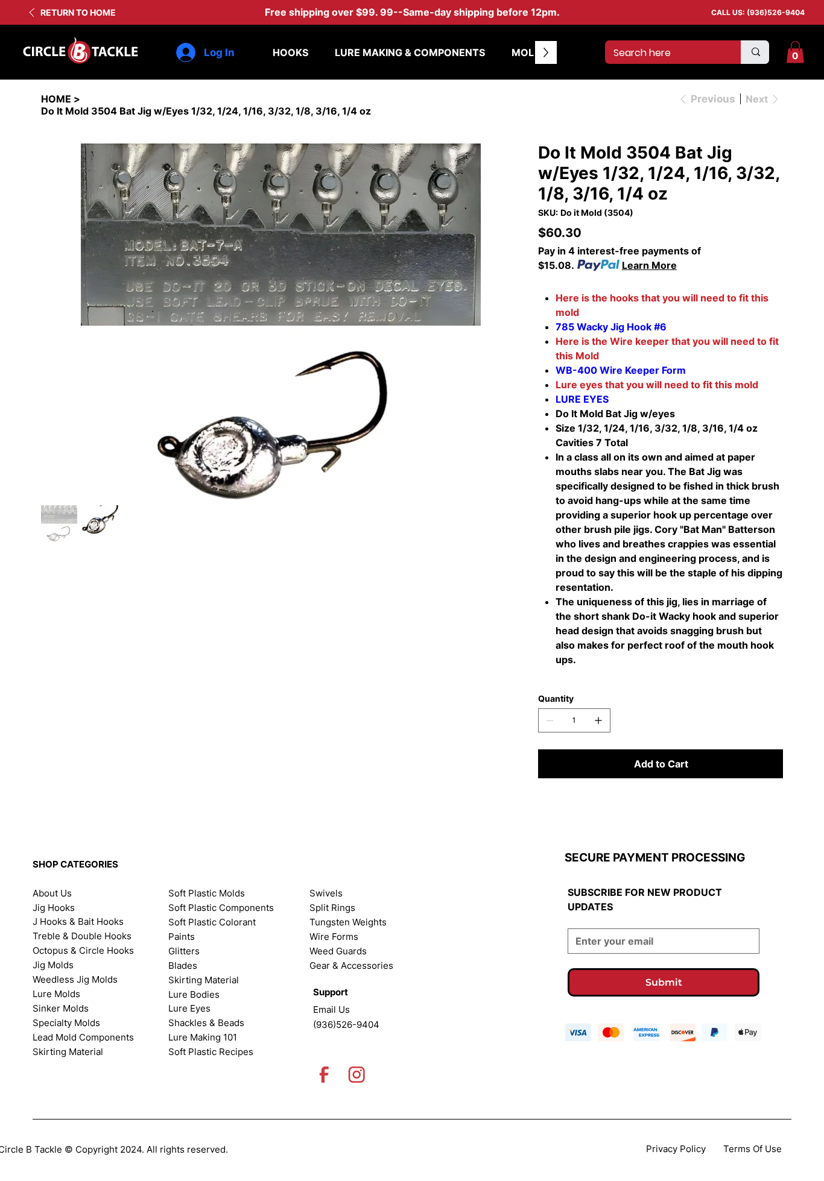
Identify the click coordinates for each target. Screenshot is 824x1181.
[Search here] (755, 52)
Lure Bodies (194, 994)
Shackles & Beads (206, 1023)
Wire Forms (333, 936)
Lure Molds (56, 994)
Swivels (326, 893)
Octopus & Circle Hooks (83, 950)
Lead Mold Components (83, 1037)
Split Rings (332, 907)
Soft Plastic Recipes (210, 1052)
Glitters (184, 951)
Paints (181, 936)
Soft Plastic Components (221, 907)
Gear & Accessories (351, 965)
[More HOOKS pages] (315, 52)
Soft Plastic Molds (206, 893)
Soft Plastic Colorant (212, 922)
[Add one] (598, 720)
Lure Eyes (189, 1008)
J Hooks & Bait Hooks (78, 921)
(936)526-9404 (776, 12)
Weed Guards (338, 951)
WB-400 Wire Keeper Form (621, 370)
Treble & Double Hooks (82, 936)
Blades (182, 965)
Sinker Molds (61, 1008)
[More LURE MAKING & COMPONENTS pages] (492, 52)
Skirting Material (68, 1052)
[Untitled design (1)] (357, 1074)
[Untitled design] (324, 1074)
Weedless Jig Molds (75, 979)
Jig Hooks (54, 907)
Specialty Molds (66, 1023)
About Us (52, 893)
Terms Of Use (752, 1149)
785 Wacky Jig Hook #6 (611, 327)
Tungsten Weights (348, 922)
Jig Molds (53, 965)
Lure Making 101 (202, 1037)
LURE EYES (582, 399)
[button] (795, 52)
